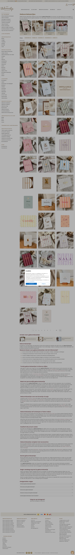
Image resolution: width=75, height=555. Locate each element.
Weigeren (44, 283)
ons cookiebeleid (31, 281)
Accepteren (31, 283)
